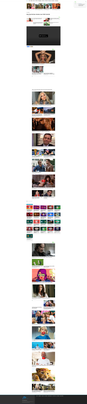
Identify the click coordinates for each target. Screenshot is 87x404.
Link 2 (31, 46)
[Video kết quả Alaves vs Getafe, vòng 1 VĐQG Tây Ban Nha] (50, 229)
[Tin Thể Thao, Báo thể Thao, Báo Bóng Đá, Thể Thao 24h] (27, 1)
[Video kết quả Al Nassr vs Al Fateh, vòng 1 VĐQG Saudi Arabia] (43, 229)
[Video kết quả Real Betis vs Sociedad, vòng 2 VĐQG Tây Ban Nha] (50, 207)
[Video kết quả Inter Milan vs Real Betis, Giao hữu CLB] (57, 229)
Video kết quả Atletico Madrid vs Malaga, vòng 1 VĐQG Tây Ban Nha (29, 218)
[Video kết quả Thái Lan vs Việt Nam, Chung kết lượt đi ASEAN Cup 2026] (30, 207)
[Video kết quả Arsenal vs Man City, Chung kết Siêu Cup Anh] (57, 222)
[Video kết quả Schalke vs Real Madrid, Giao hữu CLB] (43, 222)
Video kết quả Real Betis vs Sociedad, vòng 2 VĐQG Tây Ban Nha (50, 210)
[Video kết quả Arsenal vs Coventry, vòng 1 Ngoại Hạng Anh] (43, 207)
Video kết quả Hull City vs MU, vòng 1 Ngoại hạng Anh (36, 210)
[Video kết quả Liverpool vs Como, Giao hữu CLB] (30, 222)
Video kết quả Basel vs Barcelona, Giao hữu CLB (50, 224)
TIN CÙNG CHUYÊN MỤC (29, 204)
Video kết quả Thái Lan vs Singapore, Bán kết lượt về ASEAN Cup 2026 (50, 218)
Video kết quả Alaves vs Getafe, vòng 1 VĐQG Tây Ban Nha (50, 232)
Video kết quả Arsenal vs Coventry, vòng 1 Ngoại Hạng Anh (43, 210)
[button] (43, 35)
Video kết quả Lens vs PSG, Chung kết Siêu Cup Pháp (57, 218)
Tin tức (29, 0)
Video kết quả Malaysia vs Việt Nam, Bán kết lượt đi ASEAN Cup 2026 (29, 232)
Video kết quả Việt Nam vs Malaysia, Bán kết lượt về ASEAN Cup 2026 (43, 218)
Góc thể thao (43, 0)
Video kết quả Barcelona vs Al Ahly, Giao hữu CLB (36, 217)
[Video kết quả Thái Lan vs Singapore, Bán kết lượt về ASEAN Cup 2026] (50, 214)
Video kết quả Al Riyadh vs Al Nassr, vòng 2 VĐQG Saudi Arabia (57, 210)
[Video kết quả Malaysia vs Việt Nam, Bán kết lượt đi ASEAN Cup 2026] (30, 229)
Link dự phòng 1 (52, 0)
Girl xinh (34, 0)
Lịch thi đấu (36, 0)
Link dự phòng (49, 0)
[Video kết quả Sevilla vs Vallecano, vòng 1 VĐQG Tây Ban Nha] (36, 229)
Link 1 (28, 46)
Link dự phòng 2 (56, 0)
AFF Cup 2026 (46, 0)
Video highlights (39, 0)
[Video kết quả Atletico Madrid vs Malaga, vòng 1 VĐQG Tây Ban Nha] (30, 214)
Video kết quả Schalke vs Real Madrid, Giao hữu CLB (43, 225)
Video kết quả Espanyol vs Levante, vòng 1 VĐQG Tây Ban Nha (36, 225)
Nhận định (32, 0)
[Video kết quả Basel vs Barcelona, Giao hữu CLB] (50, 222)
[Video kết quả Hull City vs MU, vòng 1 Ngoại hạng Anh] (36, 207)
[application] (43, 35)
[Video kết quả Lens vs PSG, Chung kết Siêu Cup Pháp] (57, 214)
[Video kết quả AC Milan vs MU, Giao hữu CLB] (30, 236)
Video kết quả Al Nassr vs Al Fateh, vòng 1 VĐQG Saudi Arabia (43, 232)
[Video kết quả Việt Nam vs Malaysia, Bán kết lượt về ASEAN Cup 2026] (43, 214)
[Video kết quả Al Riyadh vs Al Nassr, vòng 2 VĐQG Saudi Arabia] (57, 207)
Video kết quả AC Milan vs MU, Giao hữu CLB (29, 238)
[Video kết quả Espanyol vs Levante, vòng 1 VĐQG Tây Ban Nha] (36, 222)
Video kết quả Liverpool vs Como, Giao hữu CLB (29, 224)
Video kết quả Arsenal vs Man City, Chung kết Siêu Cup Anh (57, 225)
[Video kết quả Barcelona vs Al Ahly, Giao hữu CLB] (36, 214)
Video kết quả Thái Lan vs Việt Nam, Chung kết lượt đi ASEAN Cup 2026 (29, 210)
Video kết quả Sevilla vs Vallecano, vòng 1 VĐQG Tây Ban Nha (36, 232)
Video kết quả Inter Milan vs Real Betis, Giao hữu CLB (57, 232)
